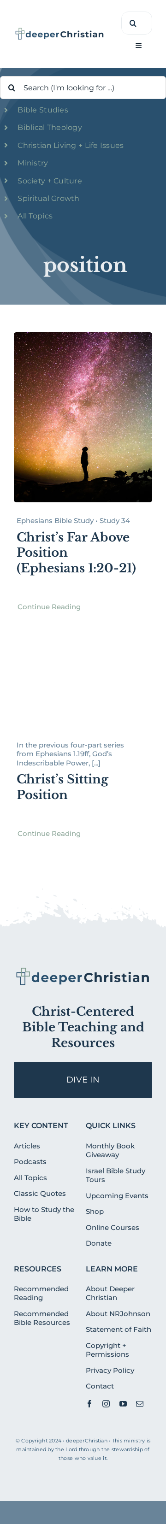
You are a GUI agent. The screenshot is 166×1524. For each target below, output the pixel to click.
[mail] (139, 1403)
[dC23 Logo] (60, 31)
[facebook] (89, 1403)
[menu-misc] (83, 970)
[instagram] (106, 1403)
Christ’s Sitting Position (62, 787)
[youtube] (123, 1403)
